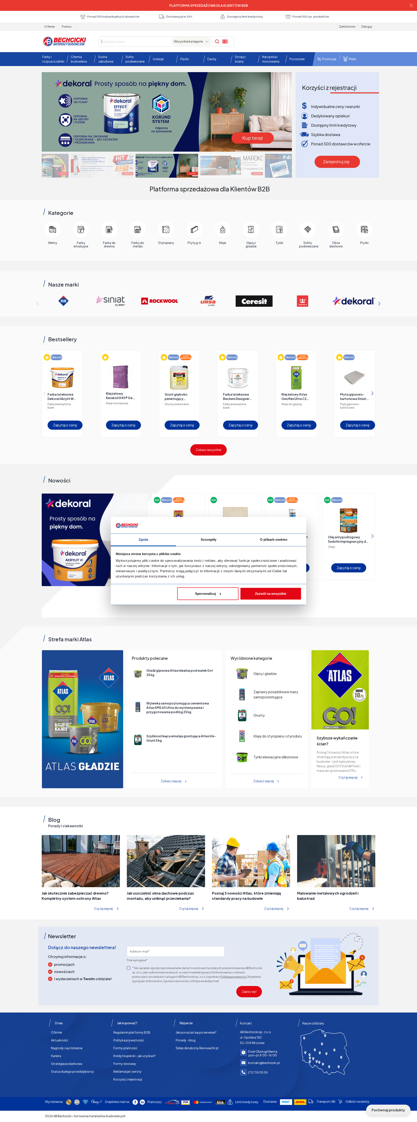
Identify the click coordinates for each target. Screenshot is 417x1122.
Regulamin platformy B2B (131, 1032)
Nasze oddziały (313, 1023)
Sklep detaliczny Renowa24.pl (197, 1048)
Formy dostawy (124, 1064)
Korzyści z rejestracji (127, 1079)
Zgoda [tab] (143, 539)
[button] (52, 59)
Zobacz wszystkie (208, 450)
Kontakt (246, 1023)
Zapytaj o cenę (65, 425)
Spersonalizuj (205, 593)
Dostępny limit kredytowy (245, 16)
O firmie (49, 26)
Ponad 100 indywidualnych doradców (113, 16)
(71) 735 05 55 (258, 1072)
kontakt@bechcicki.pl (264, 1063)
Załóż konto (347, 26)
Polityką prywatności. (233, 976)
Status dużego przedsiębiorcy (72, 1071)
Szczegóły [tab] (209, 539)
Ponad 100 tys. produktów (311, 16)
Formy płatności (125, 1048)
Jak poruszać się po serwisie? (196, 1032)
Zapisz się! (249, 991)
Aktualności (59, 1040)
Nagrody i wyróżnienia (66, 1048)
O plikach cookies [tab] (273, 539)
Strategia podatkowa (66, 1064)
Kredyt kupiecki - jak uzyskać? (134, 1056)
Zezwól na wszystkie (270, 593)
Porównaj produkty (388, 1110)
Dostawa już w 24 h (179, 16)
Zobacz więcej (171, 781)
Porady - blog (185, 1040)
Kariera (56, 1056)
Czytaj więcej (348, 777)
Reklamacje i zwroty (127, 1071)
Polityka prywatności (128, 1040)
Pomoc (67, 26)
